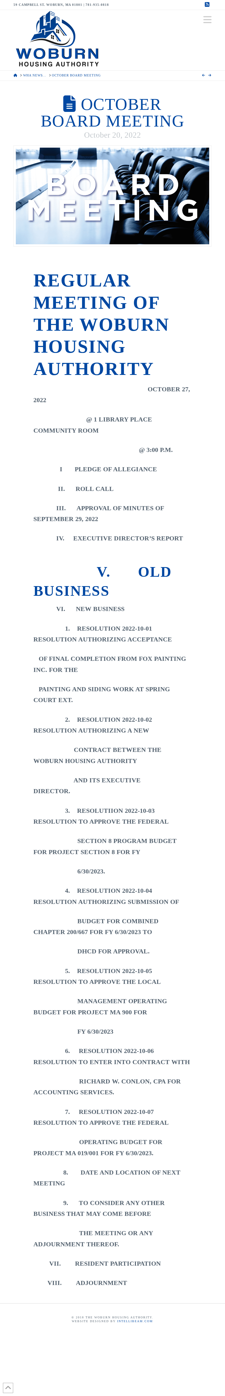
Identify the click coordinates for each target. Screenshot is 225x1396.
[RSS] (208, 4)
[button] (207, 20)
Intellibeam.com (135, 1321)
